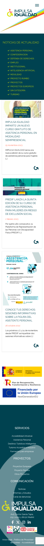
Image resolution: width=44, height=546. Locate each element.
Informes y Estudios (22, 493)
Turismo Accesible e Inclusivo (22, 447)
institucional (18, 66)
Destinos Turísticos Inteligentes (22, 444)
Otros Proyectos (22, 474)
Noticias (22, 489)
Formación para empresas (22, 451)
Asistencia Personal (22, 440)
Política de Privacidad (23, 540)
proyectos (16, 82)
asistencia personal (21, 50)
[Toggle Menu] (37, 5)
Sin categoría (17, 90)
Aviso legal (7, 540)
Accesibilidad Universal (22, 436)
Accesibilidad (28, 542)
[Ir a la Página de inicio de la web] (22, 12)
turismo (14, 94)
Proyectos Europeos (22, 86)
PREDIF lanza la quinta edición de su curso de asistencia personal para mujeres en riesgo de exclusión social (21, 206)
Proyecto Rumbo (22, 470)
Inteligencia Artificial (22, 70)
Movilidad (16, 74)
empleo (14, 62)
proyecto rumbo (19, 78)
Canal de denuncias (22, 497)
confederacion (19, 54)
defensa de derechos (22, 58)
